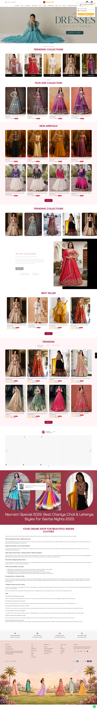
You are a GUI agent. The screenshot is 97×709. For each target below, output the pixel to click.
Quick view (31, 487)
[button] (22, 698)
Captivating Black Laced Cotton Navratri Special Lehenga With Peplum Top (37, 193)
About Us (45, 646)
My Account (63, 650)
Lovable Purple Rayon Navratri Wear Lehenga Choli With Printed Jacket (81, 193)
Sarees (22, 5)
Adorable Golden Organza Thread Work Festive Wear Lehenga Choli (14, 414)
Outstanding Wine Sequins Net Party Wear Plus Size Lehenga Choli (36, 116)
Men (60, 5)
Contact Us (62, 648)
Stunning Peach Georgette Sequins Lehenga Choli (80, 413)
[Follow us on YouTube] (87, 651)
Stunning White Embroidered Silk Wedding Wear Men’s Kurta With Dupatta (37, 325)
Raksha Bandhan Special (72, 5)
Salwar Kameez (34, 5)
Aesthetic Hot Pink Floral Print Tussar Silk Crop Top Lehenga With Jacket (58, 414)
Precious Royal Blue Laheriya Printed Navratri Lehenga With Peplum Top (14, 193)
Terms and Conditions (48, 651)
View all (48, 200)
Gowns (40, 5)
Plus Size (64, 5)
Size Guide (62, 651)
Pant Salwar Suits (56, 345)
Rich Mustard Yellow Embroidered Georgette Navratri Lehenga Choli (58, 159)
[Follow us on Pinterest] (84, 651)
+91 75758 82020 (8, 646)
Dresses (44, 5)
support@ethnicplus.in (9, 649)
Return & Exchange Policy (48, 648)
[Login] (88, 2)
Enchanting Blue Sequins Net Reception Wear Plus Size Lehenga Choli (15, 116)
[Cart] (91, 2)
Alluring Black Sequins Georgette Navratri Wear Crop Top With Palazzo (15, 159)
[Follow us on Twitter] (78, 651)
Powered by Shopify (13, 661)
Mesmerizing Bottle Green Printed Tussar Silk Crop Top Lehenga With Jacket (36, 414)
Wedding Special (51, 5)
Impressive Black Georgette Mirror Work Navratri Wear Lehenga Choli (58, 379)
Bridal (57, 5)
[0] (86, 2)
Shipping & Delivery (47, 650)
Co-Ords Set (33, 657)
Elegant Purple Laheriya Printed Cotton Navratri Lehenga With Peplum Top (59, 193)
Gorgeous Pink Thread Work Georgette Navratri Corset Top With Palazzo (80, 159)
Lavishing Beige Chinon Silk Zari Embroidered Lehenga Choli (80, 379)
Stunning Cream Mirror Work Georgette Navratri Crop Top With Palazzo (37, 159)
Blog (61, 646)
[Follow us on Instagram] (81, 651)
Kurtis (32, 655)
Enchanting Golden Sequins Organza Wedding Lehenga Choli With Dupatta (16, 325)
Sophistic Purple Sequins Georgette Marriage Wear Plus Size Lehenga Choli (81, 116)
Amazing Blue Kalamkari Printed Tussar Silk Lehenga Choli (35, 485)
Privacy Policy (46, 653)
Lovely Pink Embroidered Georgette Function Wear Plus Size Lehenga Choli (59, 116)
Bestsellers (17, 5)
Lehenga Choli (27, 5)
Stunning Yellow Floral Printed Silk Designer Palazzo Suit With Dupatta (58, 325)
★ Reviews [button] (96, 355)
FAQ (61, 653)
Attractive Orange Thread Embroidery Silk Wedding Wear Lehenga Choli (79, 325)
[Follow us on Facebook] (75, 651)
